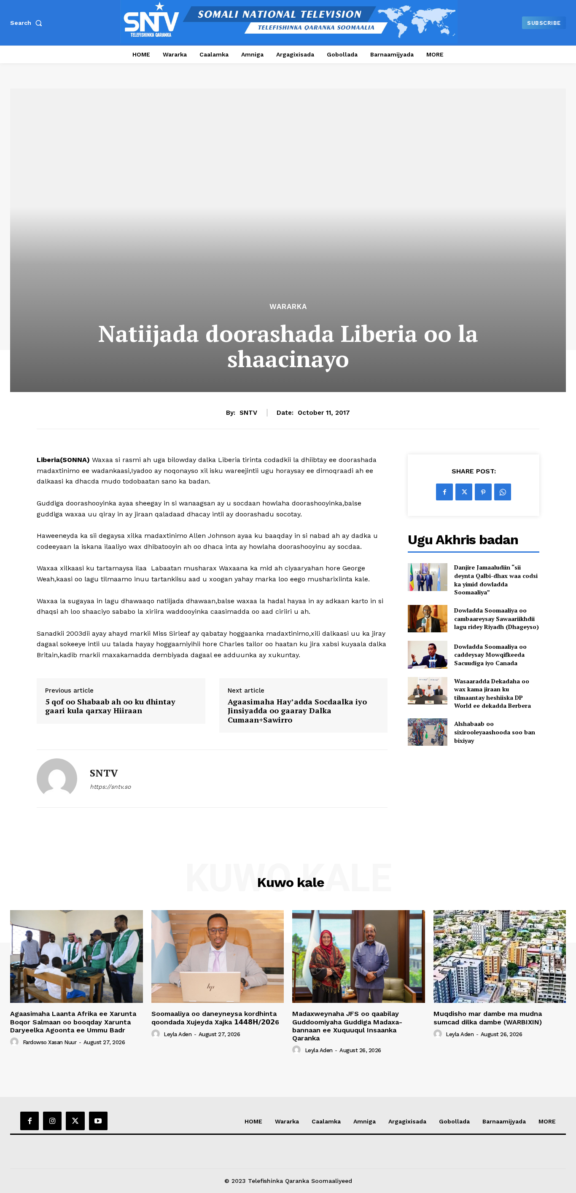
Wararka (288, 306)
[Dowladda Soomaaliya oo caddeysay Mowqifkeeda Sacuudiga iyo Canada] (427, 654)
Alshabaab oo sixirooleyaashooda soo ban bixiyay (494, 732)
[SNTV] (57, 778)
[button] (28, 23)
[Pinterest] (483, 492)
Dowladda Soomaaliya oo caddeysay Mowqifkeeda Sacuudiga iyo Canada (490, 654)
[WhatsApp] (502, 492)
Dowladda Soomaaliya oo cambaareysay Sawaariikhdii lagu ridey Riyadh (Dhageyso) (496, 618)
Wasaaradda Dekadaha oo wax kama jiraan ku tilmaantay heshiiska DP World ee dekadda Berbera (492, 693)
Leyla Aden (177, 1034)
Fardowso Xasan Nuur (50, 1042)
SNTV (248, 412)
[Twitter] (463, 492)
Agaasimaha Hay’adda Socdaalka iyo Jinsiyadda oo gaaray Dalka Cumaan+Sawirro (297, 711)
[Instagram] (52, 1121)
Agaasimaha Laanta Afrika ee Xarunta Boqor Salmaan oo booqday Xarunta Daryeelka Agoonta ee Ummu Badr (73, 1022)
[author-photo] (15, 1042)
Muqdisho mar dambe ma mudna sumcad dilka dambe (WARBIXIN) (487, 1018)
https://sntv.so (110, 786)
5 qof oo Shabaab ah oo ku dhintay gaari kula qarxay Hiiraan (110, 706)
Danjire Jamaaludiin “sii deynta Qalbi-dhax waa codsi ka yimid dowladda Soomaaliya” (496, 579)
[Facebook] (444, 492)
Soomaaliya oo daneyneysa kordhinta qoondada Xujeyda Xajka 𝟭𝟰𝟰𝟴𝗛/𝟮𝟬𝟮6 (215, 1018)
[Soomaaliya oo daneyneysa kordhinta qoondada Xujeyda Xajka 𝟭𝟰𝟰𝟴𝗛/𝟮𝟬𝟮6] (217, 956)
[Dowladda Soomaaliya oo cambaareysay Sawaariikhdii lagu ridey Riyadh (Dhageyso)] (427, 618)
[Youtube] (98, 1121)
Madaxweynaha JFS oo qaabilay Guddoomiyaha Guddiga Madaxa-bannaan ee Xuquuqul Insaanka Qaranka (347, 1026)
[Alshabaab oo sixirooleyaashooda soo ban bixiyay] (427, 732)
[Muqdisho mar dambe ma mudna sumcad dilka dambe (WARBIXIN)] (499, 956)
